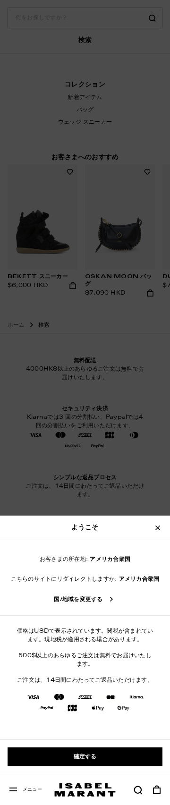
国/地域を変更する (78, 599)
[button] (138, 790)
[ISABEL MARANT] (85, 789)
